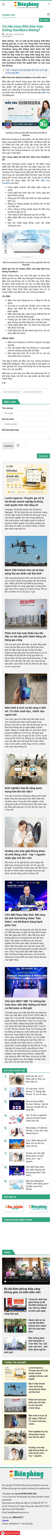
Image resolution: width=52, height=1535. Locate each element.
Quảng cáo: (12, 1517)
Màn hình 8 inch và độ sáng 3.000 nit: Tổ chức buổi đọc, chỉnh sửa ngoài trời (25, 711)
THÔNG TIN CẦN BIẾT (15, 1362)
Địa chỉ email (8, 419)
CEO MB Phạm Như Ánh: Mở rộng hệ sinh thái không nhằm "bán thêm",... (35, 1171)
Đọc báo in (10, 1197)
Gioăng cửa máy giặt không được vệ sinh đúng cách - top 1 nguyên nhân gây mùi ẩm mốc (25, 854)
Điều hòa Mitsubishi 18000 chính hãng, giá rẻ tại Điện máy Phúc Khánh (37, 1185)
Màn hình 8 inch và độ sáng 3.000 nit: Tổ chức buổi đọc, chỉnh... (38, 1419)
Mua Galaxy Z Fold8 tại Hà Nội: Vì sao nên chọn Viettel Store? (37, 1131)
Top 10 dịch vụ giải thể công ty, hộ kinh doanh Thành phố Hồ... (36, 1118)
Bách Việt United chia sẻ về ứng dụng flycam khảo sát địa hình (24, 571)
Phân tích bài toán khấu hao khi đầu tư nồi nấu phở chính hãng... (37, 1403)
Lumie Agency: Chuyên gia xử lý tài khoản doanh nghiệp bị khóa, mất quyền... (38, 1373)
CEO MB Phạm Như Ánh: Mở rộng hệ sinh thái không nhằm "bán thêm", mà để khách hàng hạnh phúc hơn (25, 920)
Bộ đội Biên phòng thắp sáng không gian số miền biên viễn (22, 1290)
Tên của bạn (7, 408)
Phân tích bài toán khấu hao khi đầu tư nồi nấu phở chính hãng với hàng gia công (25, 637)
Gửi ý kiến (43, 456)
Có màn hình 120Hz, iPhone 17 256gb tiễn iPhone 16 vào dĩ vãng (36, 1091)
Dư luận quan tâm (14, 1070)
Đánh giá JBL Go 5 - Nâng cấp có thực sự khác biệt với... (35, 1079)
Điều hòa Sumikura (12, 392)
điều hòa (46, 92)
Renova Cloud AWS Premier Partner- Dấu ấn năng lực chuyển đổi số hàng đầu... (37, 1105)
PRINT (46, 20)
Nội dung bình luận (10, 430)
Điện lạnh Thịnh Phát (32, 392)
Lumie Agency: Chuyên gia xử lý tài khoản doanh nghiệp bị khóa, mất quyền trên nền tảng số (24, 501)
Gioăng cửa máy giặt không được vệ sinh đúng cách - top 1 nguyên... (35, 1157)
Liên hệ (5, 1520)
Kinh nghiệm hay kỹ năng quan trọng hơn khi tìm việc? (23, 789)
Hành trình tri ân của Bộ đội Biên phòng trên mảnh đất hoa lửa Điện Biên (37, 1326)
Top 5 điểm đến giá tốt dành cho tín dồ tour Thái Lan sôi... (36, 1143)
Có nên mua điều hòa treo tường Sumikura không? (22, 28)
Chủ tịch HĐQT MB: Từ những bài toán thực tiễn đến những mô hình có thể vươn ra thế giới (25, 1005)
